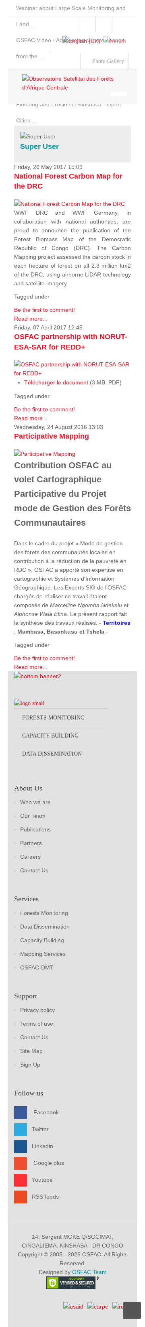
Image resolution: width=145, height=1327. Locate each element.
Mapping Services (43, 954)
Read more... (31, 318)
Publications (35, 829)
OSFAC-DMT (37, 967)
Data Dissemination (45, 926)
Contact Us (34, 870)
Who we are (35, 802)
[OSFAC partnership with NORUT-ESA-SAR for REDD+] (72, 368)
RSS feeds (45, 1196)
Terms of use (36, 1023)
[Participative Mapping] (44, 453)
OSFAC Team (89, 1272)
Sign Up (30, 1064)
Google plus (48, 1163)
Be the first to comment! (44, 310)
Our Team (33, 816)
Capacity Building (42, 940)
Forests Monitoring (44, 913)
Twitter (40, 1129)
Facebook (46, 1112)
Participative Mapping (51, 436)
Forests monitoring (53, 718)
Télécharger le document (56, 382)
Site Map (31, 1051)
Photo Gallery (107, 61)
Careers (30, 857)
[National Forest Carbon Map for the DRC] (69, 203)
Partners (31, 843)
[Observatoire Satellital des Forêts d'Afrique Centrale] (76, 83)
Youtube (42, 1180)
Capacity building (50, 736)
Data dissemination (52, 754)
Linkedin (42, 1146)
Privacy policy (37, 1010)
